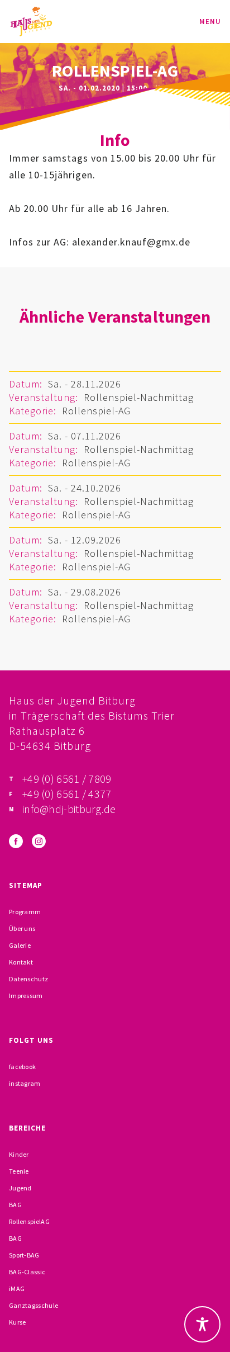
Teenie (19, 1171)
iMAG (17, 1288)
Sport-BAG (24, 1255)
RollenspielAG (29, 1221)
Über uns (22, 928)
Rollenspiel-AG (96, 410)
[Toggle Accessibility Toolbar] (202, 1324)
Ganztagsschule (33, 1305)
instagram (25, 1083)
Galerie (20, 945)
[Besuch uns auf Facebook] (16, 841)
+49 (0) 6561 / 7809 (67, 779)
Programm (25, 911)
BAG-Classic (27, 1272)
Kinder (19, 1154)
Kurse (17, 1322)
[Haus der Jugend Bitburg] (31, 21)
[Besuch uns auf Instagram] (39, 841)
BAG (15, 1204)
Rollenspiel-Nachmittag (139, 397)
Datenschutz (28, 979)
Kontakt (21, 962)
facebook (22, 1066)
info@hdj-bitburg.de (69, 809)
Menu (210, 21)
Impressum (26, 995)
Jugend (20, 1188)
